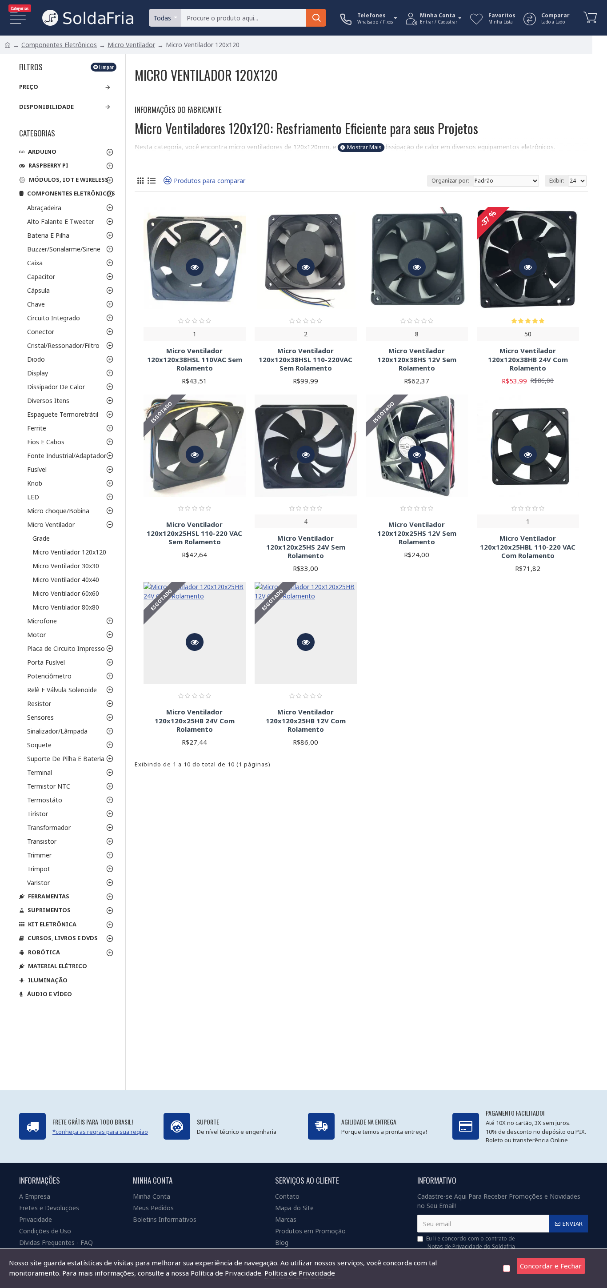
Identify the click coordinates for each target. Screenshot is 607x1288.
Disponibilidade (46, 107)
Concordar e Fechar (551, 1265)
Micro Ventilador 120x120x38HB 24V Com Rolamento (528, 359)
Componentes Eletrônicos (59, 44)
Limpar (106, 67)
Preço (28, 87)
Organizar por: (450, 180)
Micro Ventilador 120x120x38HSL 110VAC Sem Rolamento (194, 359)
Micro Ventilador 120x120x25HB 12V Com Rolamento (306, 721)
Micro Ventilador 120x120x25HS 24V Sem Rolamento (305, 547)
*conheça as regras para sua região (100, 1132)
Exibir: (556, 180)
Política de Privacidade (299, 1272)
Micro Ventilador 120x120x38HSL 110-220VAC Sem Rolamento (305, 359)
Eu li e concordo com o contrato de (470, 1242)
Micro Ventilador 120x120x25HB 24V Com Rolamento (195, 721)
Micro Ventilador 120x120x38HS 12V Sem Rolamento (416, 359)
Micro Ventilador (131, 44)
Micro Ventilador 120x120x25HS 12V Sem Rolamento (416, 533)
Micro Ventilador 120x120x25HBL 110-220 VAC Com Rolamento (527, 547)
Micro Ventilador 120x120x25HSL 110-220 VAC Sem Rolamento (194, 533)
